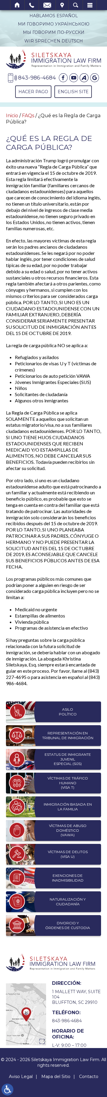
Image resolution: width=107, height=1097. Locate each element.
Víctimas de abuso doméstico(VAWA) (67, 830)
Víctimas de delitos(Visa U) (68, 854)
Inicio (17, 5)
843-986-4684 (67, 1020)
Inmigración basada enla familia (68, 806)
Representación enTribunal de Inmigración (67, 735)
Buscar (76, 5)
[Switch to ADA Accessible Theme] (7, 1090)
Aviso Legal (21, 1076)
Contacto (88, 1076)
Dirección (62, 5)
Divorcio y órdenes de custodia (67, 925)
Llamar (32, 5)
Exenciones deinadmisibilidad (68, 877)
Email (47, 5)
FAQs (28, 115)
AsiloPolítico (68, 711)
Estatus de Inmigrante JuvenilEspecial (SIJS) (68, 759)
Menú (90, 5)
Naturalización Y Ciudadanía (68, 901)
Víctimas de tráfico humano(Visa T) (68, 783)
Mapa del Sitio (55, 1076)
